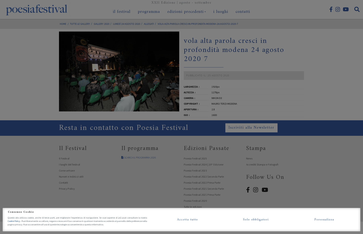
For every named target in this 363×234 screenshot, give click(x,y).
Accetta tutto (187, 219)
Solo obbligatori (256, 219)
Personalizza (324, 219)
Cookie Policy (14, 221)
